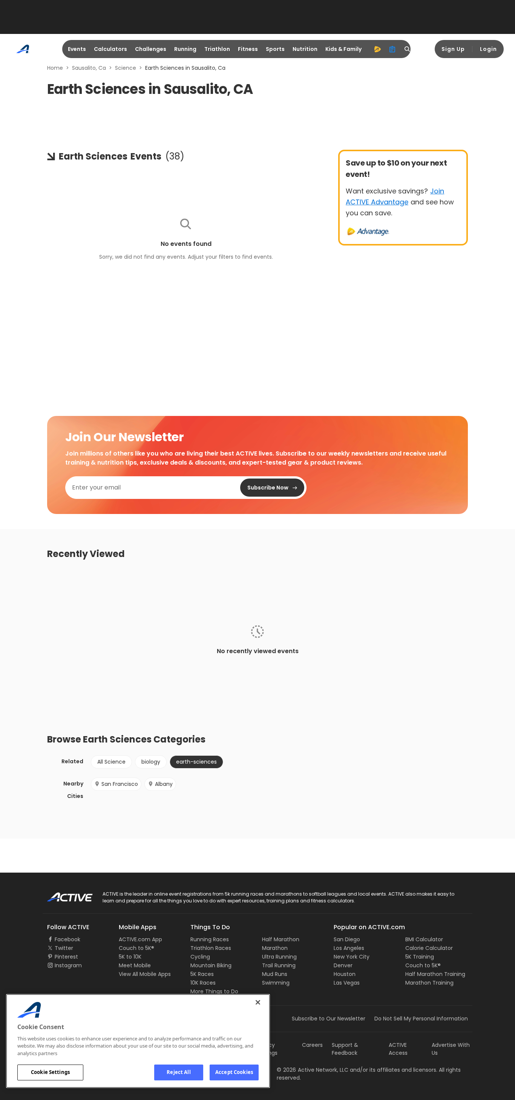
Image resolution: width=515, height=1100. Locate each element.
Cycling (200, 956)
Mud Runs (274, 974)
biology (150, 762)
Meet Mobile (135, 965)
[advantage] (377, 49)
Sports (275, 49)
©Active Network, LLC (312, 1070)
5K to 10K (130, 956)
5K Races (202, 974)
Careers (312, 1045)
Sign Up (453, 49)
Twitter (64, 948)
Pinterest (66, 956)
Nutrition (305, 49)
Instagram (68, 965)
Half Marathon (280, 939)
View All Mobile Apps (145, 974)
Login (488, 49)
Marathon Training (429, 982)
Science (125, 68)
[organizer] (392, 49)
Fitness (248, 49)
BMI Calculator (424, 939)
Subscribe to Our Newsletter (328, 1018)
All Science (111, 762)
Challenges (150, 49)
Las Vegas (347, 982)
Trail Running (279, 965)
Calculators (110, 49)
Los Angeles (349, 948)
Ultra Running (279, 956)
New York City (351, 956)
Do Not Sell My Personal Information (421, 1018)
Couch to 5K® (136, 948)
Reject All (178, 1072)
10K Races (203, 982)
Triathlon (217, 49)
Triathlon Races (210, 948)
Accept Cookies (234, 1072)
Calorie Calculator (429, 948)
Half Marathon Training (435, 974)
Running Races (209, 939)
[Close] (258, 1002)
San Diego (347, 939)
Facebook (67, 939)
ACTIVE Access (398, 1049)
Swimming (276, 982)
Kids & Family (343, 49)
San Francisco (119, 784)
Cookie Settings (50, 1072)
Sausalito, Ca (89, 68)
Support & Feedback (345, 1049)
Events (77, 49)
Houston (345, 974)
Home (55, 68)
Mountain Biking (210, 965)
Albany (164, 784)
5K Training (419, 956)
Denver (343, 965)
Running (185, 49)
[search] (407, 49)
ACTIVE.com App (140, 939)
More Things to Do (214, 991)
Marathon (275, 948)
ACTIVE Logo (63, 894)
